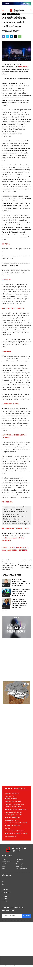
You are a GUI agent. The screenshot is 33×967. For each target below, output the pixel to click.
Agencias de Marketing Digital (13, 801)
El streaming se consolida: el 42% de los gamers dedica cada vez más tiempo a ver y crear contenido (9, 565)
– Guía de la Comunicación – (14, 788)
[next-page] (6, 612)
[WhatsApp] (19, 36)
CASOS (4, 13)
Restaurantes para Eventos (12, 817)
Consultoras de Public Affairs (13, 806)
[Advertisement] (16, 659)
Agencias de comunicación (12, 793)
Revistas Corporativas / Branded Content (16, 809)
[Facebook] (3, 36)
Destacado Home (5, 595)
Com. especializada (5, 585)
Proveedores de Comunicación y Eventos (16, 833)
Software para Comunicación (13, 825)
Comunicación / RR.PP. (13, 13)
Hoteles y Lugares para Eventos (13, 814)
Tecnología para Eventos (11, 820)
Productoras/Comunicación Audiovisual (16, 822)
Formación (7, 828)
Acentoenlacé (23, 67)
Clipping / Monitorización (11, 798)
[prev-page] (3, 612)
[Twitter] (7, 36)
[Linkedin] (11, 36)
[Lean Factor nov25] (16, 7)
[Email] (15, 36)
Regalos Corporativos (10, 836)
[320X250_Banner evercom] (16, 639)
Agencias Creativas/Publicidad (13, 812)
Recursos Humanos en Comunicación (15, 831)
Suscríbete (26, 915)
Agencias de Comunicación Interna (14, 804)
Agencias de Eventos (10, 796)
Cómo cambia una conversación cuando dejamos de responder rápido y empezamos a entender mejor (19, 603)
